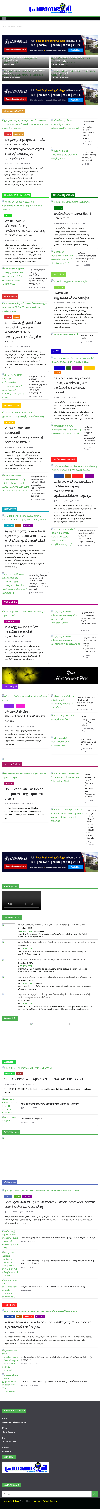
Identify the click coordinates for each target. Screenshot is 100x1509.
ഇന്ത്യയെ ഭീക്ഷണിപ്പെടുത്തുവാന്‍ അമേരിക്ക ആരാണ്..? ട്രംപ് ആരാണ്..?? (86, 257)
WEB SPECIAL (18, 134)
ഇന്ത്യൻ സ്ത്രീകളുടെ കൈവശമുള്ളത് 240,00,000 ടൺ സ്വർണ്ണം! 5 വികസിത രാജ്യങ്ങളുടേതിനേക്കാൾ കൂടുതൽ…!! (40, 582)
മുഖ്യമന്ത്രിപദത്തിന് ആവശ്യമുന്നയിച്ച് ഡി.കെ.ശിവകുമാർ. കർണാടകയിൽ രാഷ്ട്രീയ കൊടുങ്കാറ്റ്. (87, 535)
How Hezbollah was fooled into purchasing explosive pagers (23, 793)
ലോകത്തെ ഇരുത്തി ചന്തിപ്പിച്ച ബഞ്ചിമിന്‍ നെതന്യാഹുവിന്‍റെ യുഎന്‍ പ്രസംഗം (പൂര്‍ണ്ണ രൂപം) (38, 277)
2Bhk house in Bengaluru (32, 1119)
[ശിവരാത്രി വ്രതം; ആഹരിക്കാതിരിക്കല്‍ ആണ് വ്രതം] (25, 698)
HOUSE (19, 1073)
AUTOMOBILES (59, 368)
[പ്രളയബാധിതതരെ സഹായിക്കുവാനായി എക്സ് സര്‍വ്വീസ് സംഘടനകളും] (10, 1288)
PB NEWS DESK (27, 164)
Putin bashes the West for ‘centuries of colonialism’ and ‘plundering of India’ (90, 786)
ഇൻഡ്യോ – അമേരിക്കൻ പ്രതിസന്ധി (72, 216)
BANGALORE (59, 476)
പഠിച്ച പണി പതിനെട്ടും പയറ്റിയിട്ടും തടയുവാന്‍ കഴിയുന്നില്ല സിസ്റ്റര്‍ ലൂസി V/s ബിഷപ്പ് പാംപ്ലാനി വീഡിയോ (57, 1262)
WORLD (16, 317)
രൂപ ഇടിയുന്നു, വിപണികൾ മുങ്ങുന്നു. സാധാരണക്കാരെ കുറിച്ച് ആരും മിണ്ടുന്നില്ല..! (25, 535)
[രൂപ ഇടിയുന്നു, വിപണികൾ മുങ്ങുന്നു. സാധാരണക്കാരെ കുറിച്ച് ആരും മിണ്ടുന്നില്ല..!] (25, 518)
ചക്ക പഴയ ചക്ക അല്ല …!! (87, 336)
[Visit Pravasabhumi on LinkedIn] (13, 1478)
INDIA (18, 525)
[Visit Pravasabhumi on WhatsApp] (3, 1478)
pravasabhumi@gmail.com (14, 1422)
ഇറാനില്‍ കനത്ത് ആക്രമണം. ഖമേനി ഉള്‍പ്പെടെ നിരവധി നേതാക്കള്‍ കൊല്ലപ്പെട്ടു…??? (71, 58)
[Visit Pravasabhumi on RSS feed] (8, 1478)
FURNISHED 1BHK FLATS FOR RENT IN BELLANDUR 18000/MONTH (50, 1104)
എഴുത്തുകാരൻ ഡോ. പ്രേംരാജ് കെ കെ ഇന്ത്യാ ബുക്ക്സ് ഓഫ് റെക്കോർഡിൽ (89, 644)
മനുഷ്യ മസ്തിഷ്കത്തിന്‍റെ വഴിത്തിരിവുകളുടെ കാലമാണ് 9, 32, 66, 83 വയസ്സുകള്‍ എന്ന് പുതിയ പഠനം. (23, 332)
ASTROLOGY (9, 706)
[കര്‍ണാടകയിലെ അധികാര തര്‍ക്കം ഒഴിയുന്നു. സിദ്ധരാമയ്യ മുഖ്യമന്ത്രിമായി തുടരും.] (74, 468)
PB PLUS (8, 215)
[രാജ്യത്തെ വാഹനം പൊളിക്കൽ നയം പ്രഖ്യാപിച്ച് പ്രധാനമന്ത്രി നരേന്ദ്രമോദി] (66, 438)
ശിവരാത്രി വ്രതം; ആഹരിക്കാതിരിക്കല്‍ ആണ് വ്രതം (24, 716)
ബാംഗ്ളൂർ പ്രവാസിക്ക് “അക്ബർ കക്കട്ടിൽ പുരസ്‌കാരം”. (21, 631)
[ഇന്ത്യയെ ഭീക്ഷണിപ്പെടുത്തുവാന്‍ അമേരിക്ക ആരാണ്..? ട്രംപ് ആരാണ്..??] (62, 259)
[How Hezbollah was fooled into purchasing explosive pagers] (25, 775)
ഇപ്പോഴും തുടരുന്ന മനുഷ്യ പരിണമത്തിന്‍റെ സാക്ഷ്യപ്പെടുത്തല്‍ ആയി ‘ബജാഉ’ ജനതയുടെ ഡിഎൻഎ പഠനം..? (24, 149)
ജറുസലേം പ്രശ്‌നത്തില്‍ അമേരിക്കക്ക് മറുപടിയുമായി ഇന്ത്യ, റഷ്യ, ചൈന (54, 977)
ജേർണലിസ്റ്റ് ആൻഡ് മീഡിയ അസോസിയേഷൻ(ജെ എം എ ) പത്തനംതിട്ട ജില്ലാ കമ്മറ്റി (58, 1238)
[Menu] (4, 18)
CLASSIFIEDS (9, 1073)
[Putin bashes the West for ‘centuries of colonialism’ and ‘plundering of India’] (67, 789)
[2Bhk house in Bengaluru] (10, 1121)
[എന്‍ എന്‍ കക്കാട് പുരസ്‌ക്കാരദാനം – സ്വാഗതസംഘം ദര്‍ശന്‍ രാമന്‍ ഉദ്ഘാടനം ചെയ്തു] (50, 1190)
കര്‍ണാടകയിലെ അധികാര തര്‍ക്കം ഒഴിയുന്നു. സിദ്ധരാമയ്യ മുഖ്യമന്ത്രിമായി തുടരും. (73, 488)
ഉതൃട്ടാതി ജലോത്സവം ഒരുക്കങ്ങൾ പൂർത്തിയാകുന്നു (20, 59)
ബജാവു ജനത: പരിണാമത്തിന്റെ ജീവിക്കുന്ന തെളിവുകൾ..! (89, 156)
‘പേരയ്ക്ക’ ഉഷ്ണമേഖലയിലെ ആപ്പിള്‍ (72, 295)
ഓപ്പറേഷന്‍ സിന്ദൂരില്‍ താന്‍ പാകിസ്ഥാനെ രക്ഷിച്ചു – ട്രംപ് (73, 72)
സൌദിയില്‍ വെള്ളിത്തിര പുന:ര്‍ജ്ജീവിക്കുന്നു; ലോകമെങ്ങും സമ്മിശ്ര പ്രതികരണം (58, 942)
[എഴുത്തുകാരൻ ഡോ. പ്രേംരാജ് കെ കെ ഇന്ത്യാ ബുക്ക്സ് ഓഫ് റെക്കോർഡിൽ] (65, 648)
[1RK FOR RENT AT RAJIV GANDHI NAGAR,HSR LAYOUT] (50, 1068)
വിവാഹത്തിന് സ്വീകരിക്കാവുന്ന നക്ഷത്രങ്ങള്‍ (88, 742)
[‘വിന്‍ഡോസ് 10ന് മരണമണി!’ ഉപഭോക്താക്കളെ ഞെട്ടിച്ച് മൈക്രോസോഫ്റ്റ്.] (25, 414)
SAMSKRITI (20, 706)
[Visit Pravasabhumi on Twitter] (18, 1478)
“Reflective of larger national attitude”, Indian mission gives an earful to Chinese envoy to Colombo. (91, 824)
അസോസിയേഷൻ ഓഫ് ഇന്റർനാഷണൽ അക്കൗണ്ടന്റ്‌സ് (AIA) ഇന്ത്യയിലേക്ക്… (54, 1381)
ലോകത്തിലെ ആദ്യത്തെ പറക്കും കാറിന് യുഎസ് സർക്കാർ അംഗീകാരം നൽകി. (72, 385)
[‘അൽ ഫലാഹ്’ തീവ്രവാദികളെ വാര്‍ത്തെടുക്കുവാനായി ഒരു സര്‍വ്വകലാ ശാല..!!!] (25, 205)
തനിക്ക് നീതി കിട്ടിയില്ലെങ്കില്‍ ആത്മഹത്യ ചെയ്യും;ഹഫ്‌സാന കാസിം (52, 924)
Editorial (58, 208)
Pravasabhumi (25, 1501)
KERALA (17, 1196)
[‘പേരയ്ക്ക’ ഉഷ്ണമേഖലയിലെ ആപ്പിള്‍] (74, 281)
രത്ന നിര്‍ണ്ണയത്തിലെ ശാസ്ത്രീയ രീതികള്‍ (89, 721)
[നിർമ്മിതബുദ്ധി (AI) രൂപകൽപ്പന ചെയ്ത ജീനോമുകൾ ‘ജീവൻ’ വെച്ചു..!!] (66, 133)
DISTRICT (8, 1196)
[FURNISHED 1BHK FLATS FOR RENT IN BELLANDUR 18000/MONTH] (10, 1106)
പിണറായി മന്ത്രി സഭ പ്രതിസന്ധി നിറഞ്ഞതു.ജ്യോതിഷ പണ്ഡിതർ (86, 701)
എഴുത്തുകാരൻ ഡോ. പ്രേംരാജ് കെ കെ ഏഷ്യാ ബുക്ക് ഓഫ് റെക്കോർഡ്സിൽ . (88, 619)
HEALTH (8, 134)
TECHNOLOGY (9, 422)
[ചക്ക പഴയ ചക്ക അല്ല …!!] (65, 339)
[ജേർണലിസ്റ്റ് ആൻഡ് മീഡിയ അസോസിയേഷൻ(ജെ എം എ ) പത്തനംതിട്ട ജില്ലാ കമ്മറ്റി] (10, 1239)
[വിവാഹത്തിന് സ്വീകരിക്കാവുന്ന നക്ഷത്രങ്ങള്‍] (64, 745)
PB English (9, 783)
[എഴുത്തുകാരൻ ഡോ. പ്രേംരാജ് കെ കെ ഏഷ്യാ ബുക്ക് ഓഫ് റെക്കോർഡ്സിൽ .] (65, 621)
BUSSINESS (9, 525)
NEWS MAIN (28, 525)
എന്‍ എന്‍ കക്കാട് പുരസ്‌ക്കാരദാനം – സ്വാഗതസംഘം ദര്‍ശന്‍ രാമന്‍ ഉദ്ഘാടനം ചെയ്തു (49, 1204)
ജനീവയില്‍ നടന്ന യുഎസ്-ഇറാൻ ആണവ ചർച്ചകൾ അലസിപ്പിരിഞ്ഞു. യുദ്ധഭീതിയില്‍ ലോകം (24, 71)
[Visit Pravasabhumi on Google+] (23, 1478)
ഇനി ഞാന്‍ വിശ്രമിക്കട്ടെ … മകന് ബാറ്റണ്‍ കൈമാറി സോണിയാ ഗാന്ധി (51, 959)
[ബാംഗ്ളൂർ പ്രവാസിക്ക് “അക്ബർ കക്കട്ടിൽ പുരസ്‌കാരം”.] (25, 613)
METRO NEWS (77, 476)
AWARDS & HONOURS (12, 621)
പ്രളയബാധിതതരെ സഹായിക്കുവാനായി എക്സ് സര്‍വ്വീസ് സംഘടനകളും (53, 1287)
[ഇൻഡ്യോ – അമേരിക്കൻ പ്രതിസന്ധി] (74, 202)
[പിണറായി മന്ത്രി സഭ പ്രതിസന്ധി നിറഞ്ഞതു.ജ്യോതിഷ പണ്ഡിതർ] (63, 703)
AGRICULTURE (59, 287)
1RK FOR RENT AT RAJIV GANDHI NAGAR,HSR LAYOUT (44, 1079)
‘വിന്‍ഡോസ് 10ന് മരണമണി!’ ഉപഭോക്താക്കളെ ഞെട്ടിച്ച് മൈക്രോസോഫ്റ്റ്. (23, 435)
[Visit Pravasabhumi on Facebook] (27, 1478)
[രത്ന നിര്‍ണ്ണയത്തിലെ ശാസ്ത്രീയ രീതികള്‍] (65, 724)
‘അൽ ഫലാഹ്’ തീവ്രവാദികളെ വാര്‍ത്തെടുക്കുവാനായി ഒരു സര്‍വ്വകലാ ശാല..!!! (24, 228)
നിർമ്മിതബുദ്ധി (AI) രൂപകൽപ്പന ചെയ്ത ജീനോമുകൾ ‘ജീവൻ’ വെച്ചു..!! (89, 130)
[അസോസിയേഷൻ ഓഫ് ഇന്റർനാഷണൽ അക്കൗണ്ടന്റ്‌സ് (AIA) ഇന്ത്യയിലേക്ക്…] (10, 1383)
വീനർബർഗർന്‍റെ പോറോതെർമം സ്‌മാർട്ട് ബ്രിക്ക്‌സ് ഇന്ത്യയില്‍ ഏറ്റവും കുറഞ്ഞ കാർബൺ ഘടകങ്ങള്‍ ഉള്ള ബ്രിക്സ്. (39, 486)
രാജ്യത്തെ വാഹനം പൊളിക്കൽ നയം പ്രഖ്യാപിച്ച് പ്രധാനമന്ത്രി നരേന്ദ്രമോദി (89, 435)
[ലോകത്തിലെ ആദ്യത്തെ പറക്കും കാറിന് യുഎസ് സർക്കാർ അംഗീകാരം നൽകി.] (74, 360)
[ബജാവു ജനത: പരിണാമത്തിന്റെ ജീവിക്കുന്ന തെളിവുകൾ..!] (65, 158)
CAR (68, 368)
